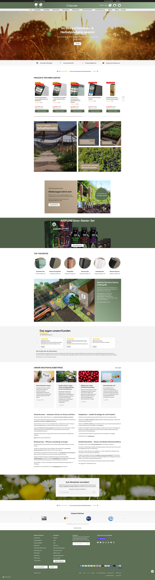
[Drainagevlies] (99, 263)
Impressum (55, 545)
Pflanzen (117, 9)
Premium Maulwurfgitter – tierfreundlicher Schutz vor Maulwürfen (41, 99)
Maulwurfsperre (115, 271)
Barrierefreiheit (56, 558)
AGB (54, 543)
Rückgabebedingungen (58, 555)
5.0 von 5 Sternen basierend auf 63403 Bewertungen (80, 71)
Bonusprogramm (38, 550)
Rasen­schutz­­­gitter (55, 271)
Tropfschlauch (37, 560)
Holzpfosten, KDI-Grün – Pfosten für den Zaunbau (112, 98)
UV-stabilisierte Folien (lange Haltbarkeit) (103, 455)
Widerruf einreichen (59, 561)
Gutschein (123, 9)
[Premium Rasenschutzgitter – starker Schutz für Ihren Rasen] (60, 89)
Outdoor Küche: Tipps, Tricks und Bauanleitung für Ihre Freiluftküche (66, 387)
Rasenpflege (46, 9)
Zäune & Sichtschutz (87, 9)
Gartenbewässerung (100, 9)
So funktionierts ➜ (54, 204)
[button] (119, 5)
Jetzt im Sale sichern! (77, 245)
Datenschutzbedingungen (59, 548)
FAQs (54, 540)
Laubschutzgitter (38, 540)
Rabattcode (36, 555)
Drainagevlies (100, 271)
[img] (78, 333)
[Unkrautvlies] (84, 263)
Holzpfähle (70, 271)
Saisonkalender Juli (109, 385)
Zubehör (110, 9)
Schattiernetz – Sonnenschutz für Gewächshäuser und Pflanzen (75, 100)
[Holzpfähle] (70, 263)
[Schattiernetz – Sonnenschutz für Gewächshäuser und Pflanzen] (77, 89)
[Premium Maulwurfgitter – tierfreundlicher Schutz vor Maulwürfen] (42, 89)
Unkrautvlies (85, 271)
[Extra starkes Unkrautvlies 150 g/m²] (95, 89)
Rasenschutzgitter (38, 543)
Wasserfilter (37, 545)
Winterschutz (65, 9)
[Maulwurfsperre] (114, 263)
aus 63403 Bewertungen (45, 334)
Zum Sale (77, 43)
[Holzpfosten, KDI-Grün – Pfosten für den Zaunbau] (113, 89)
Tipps (82, 463)
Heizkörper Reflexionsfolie (40, 548)
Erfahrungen (37, 553)
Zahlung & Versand (57, 550)
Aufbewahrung (75, 9)
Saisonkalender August (43, 385)
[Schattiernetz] (40, 263)
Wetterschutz (55, 9)
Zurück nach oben (77, 527)
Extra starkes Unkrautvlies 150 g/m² (94, 98)
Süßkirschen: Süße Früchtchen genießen (87, 386)
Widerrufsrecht (56, 553)
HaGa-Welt (38, 572)
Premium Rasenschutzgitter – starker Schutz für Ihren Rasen (59, 99)
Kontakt (55, 537)
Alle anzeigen (118, 367)
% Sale (30, 9)
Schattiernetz (40, 271)
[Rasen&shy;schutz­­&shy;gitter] (55, 263)
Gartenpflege (37, 9)
